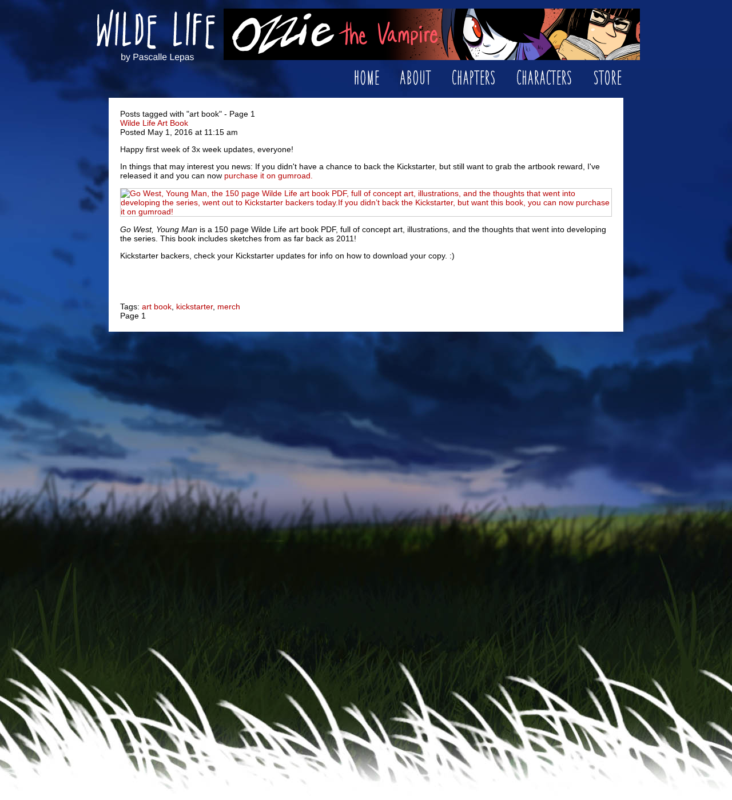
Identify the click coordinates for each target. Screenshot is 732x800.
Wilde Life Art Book (154, 123)
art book (157, 306)
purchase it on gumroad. (268, 175)
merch (228, 306)
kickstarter (194, 306)
